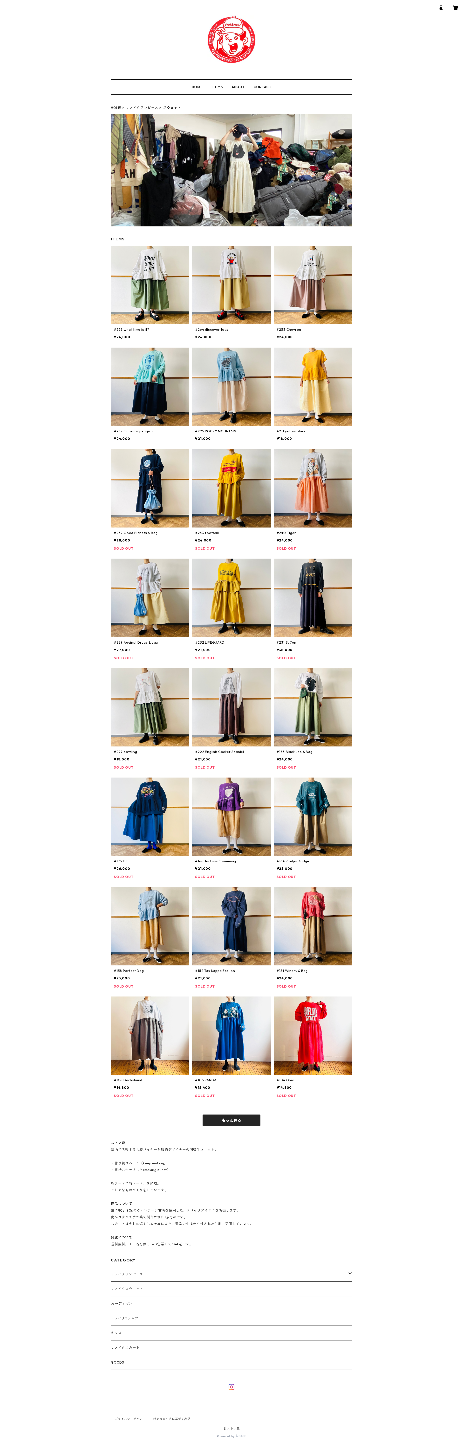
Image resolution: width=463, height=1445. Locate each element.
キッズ (116, 1333)
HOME (197, 87)
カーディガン (121, 1303)
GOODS (117, 1362)
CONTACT (262, 87)
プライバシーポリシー (130, 1419)
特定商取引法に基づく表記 (172, 1419)
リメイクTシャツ (124, 1318)
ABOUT (238, 87)
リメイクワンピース (142, 108)
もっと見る (231, 1120)
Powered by (226, 1436)
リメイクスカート (125, 1348)
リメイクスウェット (127, 1289)
